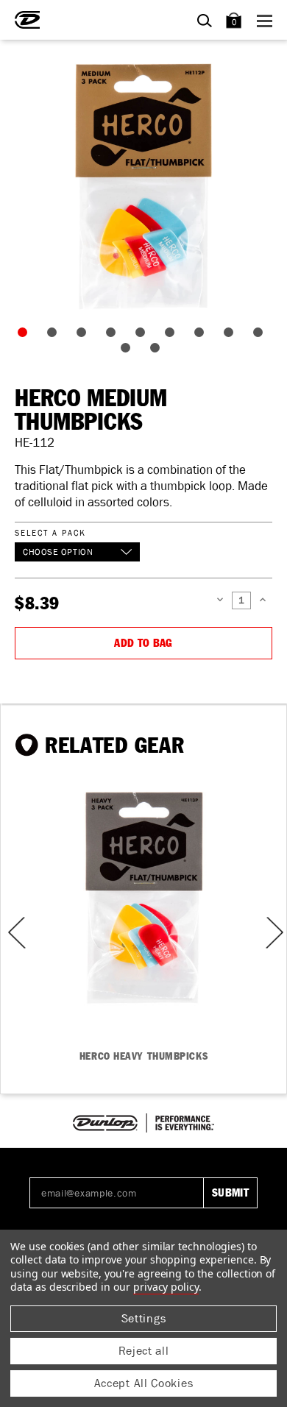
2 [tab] (55, 335)
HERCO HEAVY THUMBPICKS (143, 1056)
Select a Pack (50, 532)
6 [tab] (173, 335)
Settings (143, 1318)
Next (273, 933)
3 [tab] (84, 335)
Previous (11, 933)
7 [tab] (202, 335)
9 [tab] (261, 335)
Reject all (143, 1350)
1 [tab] (25, 335)
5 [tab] (143, 335)
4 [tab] (114, 335)
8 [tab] (231, 335)
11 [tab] (158, 351)
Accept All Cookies (144, 1383)
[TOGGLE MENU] (267, 20)
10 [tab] (128, 351)
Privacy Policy (166, 1287)
